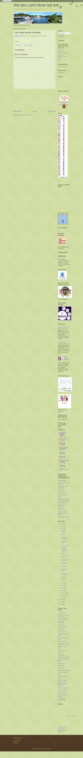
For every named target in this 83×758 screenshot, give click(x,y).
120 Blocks (62, 465)
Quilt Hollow (62, 452)
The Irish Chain (61, 692)
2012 (61, 523)
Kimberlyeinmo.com (64, 469)
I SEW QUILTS (63, 439)
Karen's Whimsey (62, 502)
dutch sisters (62, 456)
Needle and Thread (62, 511)
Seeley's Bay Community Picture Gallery (62, 56)
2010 (61, 601)
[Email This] (27, 45)
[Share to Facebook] (30, 45)
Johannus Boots (16, 740)
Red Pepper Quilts (62, 680)
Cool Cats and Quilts (63, 618)
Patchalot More (61, 663)
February (63, 593)
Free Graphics (61, 259)
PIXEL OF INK (19, 36)
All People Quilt (62, 480)
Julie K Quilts (61, 655)
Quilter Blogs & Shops (63, 517)
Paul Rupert (16, 742)
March (63, 590)
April (62, 588)
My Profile (60, 50)
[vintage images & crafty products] (63, 224)
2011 (61, 599)
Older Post (51, 111)
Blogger (49, 748)
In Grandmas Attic (62, 641)
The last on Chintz (65, 545)
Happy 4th (63, 579)
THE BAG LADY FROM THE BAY (36, 5)
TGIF (62, 534)
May (62, 585)
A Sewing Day (64, 566)
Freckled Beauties (62, 631)
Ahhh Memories (65, 560)
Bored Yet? (63, 553)
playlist (64, 730)
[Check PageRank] (62, 66)
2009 (61, 604)
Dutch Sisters (61, 629)
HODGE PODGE (62, 52)
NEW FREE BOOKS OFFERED (64, 549)
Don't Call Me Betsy (63, 627)
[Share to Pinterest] (32, 45)
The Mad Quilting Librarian (63, 461)
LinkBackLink (61, 72)
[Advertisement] (34, 99)
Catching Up (64, 577)
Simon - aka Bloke (62, 690)
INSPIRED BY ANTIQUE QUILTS (63, 434)
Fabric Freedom (61, 492)
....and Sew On (61, 612)
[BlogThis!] (28, 45)
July (62, 528)
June (62, 583)
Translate (63, 36)
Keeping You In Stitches (63, 657)
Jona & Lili (60, 652)
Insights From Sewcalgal (64, 644)
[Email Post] (24, 45)
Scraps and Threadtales (62, 443)
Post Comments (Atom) (25, 114)
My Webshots (61, 508)
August (63, 526)
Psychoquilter (61, 665)
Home (35, 111)
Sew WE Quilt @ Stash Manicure (63, 448)
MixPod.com (61, 732)
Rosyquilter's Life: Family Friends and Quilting (62, 684)
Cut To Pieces (61, 624)
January (63, 595)
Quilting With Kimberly (63, 670)
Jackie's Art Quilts (62, 650)
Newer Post (17, 111)
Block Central (61, 490)
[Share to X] (29, 45)
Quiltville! (61, 429)
